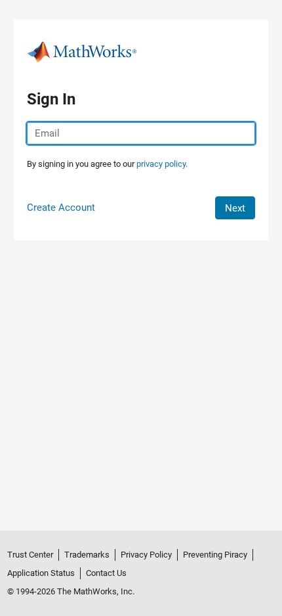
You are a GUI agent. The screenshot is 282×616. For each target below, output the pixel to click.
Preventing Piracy (215, 555)
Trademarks (87, 555)
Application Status (41, 573)
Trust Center (30, 555)
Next (235, 208)
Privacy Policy (146, 555)
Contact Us (106, 573)
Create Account (61, 207)
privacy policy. (162, 164)
